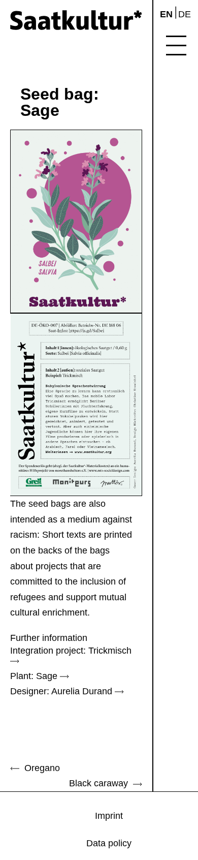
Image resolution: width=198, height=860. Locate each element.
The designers (186, 128)
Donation (186, 197)
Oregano (39, 768)
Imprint (186, 248)
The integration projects (186, 94)
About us (185, 224)
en (166, 14)
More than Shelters (186, 167)
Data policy (185, 272)
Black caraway (101, 783)
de (184, 14)
